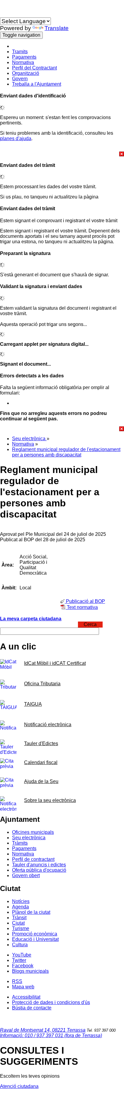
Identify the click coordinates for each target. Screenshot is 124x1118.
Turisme (20, 928)
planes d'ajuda (15, 138)
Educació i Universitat (35, 939)
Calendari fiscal (40, 762)
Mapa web (23, 986)
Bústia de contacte (31, 1007)
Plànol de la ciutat (31, 912)
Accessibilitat (26, 997)
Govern (20, 78)
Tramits (20, 51)
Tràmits (20, 843)
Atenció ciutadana (19, 1086)
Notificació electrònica (47, 724)
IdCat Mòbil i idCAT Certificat (55, 663)
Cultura (20, 944)
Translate (57, 28)
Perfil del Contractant (34, 67)
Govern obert (26, 875)
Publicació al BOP (85, 601)
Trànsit (19, 917)
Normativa (23, 62)
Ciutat (18, 923)
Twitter (19, 960)
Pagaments (24, 57)
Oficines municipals (33, 832)
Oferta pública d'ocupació (39, 870)
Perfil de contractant (33, 859)
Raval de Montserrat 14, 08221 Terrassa (42, 1030)
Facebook (22, 965)
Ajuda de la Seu (41, 781)
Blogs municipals (30, 971)
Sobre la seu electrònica (50, 800)
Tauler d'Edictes (41, 743)
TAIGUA (33, 704)
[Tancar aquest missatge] (62, 154)
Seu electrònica (29, 438)
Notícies (20, 901)
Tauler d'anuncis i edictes (39, 864)
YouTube (21, 954)
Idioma (7, 14)
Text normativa (82, 607)
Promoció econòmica (34, 933)
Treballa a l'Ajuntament (36, 84)
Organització (25, 73)
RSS (17, 981)
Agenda (20, 906)
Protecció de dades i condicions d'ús (51, 1002)
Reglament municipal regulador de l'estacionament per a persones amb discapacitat (66, 452)
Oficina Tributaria (42, 683)
